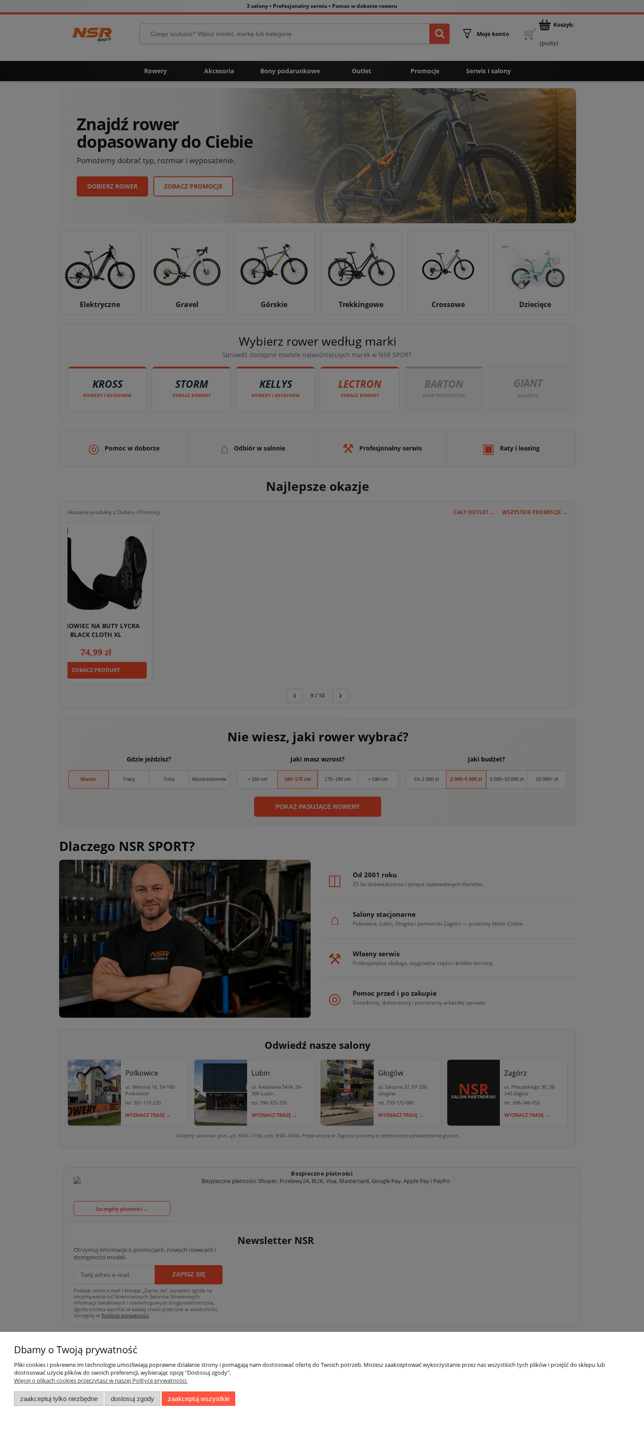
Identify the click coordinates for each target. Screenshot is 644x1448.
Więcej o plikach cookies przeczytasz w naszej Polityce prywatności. (101, 1380)
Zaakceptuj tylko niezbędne (59, 1398)
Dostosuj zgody (132, 1398)
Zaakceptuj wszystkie (199, 1398)
